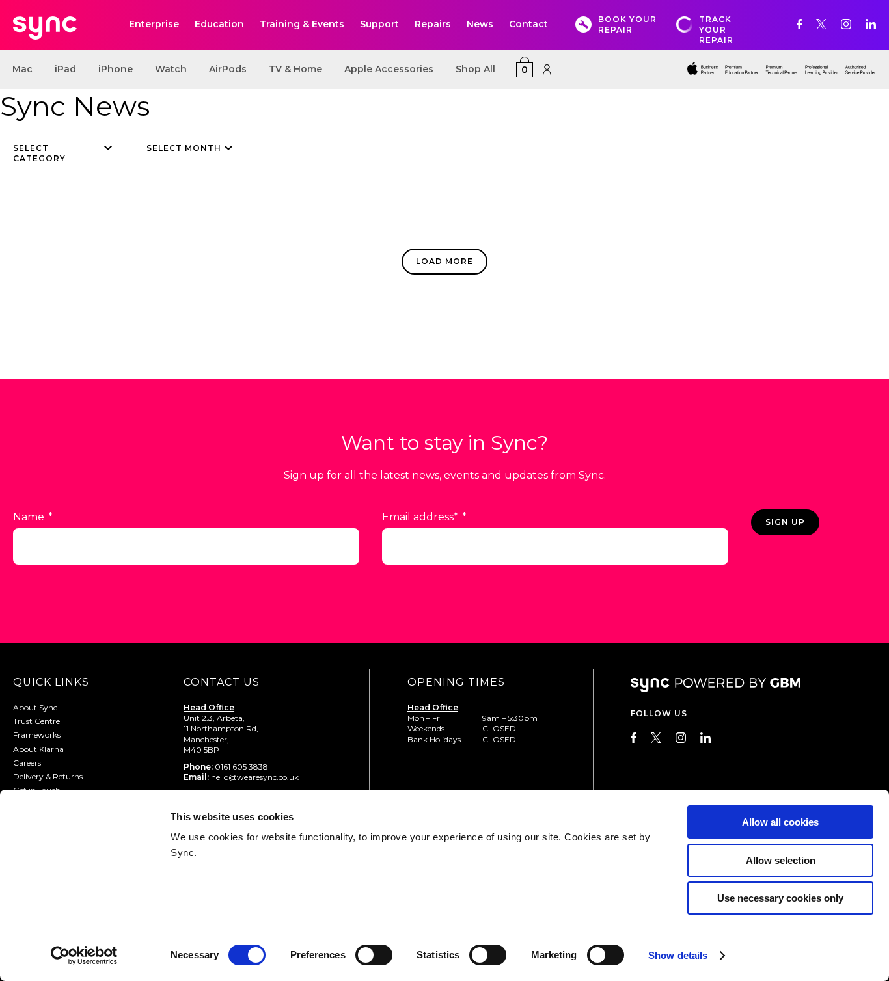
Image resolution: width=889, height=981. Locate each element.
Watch (171, 69)
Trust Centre (36, 721)
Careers (27, 763)
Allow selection (780, 860)
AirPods (228, 69)
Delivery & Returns (48, 776)
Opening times (456, 682)
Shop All (475, 69)
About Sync (35, 707)
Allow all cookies (780, 821)
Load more (444, 261)
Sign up (785, 522)
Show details (677, 955)
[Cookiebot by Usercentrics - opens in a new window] (84, 955)
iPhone (115, 69)
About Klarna (38, 749)
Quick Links (51, 682)
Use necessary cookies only (780, 898)
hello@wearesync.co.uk (255, 777)
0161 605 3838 (241, 767)
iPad (65, 69)
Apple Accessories (388, 69)
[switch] (373, 955)
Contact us (222, 682)
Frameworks (37, 735)
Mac (22, 69)
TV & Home (295, 69)
